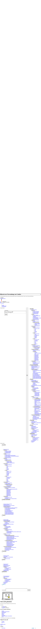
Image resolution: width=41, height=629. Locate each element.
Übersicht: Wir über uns (36, 311)
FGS (35, 330)
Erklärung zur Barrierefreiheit (5, 611)
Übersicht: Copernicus (37, 392)
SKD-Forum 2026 (37, 347)
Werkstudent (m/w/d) (34, 432)
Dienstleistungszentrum (34, 366)
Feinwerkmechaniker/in (36, 431)
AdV (35, 329)
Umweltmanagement (35, 313)
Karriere (31, 425)
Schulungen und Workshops (35, 349)
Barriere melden (4, 612)
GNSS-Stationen (35, 419)
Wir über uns (33, 310)
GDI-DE (36, 331)
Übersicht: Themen (33, 380)
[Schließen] (2, 585)
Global (6, 476)
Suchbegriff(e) (6, 310)
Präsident (34, 321)
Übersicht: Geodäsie (35, 397)
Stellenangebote (33, 426)
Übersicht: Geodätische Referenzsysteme (37, 408)
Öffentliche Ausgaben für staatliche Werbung (36, 363)
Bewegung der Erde (37, 410)
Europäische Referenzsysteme (37, 412)
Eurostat (36, 336)
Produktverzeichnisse (35, 439)
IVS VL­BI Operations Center (36, 374)
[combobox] (15, 312)
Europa (6, 470)
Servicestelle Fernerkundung (35, 368)
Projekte (33, 423)
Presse (3, 613)
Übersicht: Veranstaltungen (36, 345)
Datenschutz (3, 615)
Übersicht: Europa (37, 333)
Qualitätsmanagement (35, 312)
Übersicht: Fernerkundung (36, 390)
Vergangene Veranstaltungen (8, 484)
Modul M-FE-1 (36, 355)
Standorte (33, 314)
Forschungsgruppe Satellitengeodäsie (36, 422)
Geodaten (5, 525)
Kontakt (3, 607)
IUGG (35, 342)
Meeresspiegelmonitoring (36, 375)
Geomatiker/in (35, 430)
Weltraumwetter (35, 384)
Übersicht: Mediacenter (34, 434)
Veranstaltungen (33, 344)
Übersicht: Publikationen (36, 437)
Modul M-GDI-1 (37, 357)
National (34, 327)
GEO (35, 343)
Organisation (5, 458)
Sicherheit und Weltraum (34, 381)
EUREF (36, 337)
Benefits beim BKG (33, 428)
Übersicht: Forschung (34, 421)
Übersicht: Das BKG (34, 309)
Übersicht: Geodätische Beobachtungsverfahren (38, 400)
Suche (3, 606)
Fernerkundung (5, 528)
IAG (35, 341)
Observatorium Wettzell (36, 319)
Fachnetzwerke (33, 326)
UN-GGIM (36, 340)
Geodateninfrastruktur (36, 388)
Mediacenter (32, 433)
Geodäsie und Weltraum (34, 369)
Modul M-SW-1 (37, 359)
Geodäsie (33, 396)
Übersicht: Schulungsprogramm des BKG (38, 353)
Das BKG (31, 308)
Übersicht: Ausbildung (36, 429)
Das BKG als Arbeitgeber (34, 427)
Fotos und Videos (33, 440)
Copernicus (34, 391)
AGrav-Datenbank (35, 373)
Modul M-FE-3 (36, 356)
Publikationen (5, 578)
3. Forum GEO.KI (35, 346)
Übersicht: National (37, 328)
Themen (31, 379)
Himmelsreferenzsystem (38, 411)
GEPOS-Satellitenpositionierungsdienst (37, 372)
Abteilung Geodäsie (37, 323)
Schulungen (34, 351)
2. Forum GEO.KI (37, 348)
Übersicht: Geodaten (35, 387)
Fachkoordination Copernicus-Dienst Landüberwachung (37, 394)
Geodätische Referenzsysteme (9, 540)
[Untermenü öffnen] (35, 628)
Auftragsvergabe (6, 496)
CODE (35, 334)
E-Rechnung (34, 362)
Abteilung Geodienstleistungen (37, 325)
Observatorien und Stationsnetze (7, 546)
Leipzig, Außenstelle (35, 318)
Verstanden (2, 297)
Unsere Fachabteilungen (36, 322)
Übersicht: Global (37, 339)
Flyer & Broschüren (35, 438)
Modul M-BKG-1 (37, 354)
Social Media (33, 441)
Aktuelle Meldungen (34, 435)
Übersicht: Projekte (35, 424)
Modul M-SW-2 (37, 360)
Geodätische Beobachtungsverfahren (9, 535)
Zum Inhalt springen (2, 298)
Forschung (32, 420)
